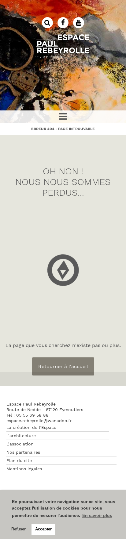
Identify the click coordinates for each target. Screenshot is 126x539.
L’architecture (21, 435)
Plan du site (19, 460)
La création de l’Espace (31, 427)
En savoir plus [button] (97, 515)
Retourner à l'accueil (63, 366)
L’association (20, 443)
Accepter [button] (43, 529)
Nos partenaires (23, 452)
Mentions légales (24, 468)
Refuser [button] (18, 529)
